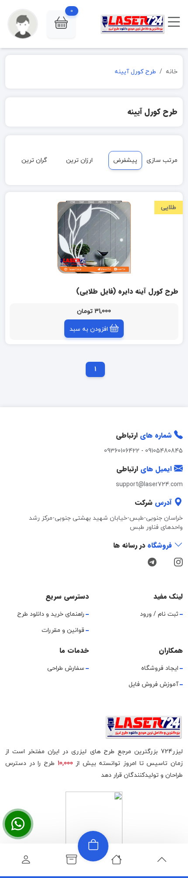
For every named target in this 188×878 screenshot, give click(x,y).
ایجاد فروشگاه (159, 668)
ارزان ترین (79, 160)
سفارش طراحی (65, 668)
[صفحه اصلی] (116, 862)
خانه (172, 72)
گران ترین (34, 160)
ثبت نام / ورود (159, 614)
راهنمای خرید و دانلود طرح (50, 614)
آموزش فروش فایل (153, 684)
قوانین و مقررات (63, 630)
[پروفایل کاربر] (26, 862)
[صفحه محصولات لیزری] (71, 862)
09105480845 (164, 451)
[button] (61, 24)
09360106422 (121, 451)
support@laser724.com (149, 484)
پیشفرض (125, 160)
